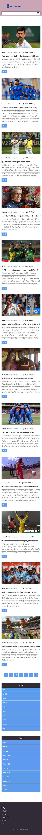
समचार (4, 728)
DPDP (3, 823)
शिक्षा (4, 711)
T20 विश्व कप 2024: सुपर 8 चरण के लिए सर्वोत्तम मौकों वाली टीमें (18, 432)
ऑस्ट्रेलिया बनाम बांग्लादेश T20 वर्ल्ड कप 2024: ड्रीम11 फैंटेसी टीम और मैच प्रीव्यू (21, 270)
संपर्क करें (4, 820)
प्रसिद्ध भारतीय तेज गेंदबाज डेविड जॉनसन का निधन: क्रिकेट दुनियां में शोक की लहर (21, 325)
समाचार (5, 702)
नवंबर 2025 (6, 768)
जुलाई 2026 (6, 742)
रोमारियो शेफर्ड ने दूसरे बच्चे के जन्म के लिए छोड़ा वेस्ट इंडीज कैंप (17, 378)
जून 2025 (5, 790)
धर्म (4, 715)
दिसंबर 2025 (6, 764)
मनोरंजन (5, 707)
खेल (4, 690)
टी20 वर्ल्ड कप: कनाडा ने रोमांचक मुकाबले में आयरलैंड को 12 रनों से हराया (20, 487)
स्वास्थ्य (5, 724)
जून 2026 (5, 747)
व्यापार (4, 698)
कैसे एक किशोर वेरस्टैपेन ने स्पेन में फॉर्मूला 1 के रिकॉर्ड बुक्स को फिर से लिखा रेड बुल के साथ (21, 216)
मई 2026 (5, 751)
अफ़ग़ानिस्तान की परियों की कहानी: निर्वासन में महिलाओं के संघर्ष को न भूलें (19, 107)
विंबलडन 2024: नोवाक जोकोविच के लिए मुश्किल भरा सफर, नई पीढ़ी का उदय (20, 56)
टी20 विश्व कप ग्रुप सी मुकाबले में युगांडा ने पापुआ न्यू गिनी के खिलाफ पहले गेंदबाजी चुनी (20, 541)
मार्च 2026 (5, 760)
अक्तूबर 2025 (6, 772)
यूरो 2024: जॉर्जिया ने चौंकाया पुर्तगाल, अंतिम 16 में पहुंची (16, 162)
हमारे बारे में (4, 811)
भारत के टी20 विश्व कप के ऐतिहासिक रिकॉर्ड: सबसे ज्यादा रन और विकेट (19, 592)
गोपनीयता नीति (5, 817)
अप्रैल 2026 (6, 755)
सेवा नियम (4, 814)
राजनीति (5, 694)
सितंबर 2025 (6, 777)
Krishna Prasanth (13, 52)
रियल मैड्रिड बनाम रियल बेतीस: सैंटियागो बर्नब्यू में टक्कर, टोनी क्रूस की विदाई (21, 646)
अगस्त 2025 (6, 781)
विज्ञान (4, 720)
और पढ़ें (4, 72)
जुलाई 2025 (6, 785)
